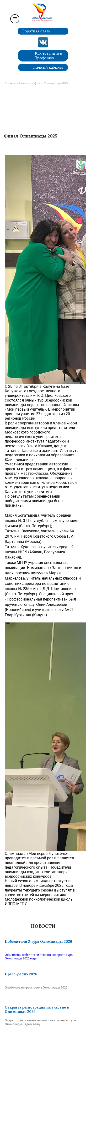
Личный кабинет (48, 67)
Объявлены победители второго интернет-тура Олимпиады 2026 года (39, 957)
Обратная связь (36, 31)
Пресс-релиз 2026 (21, 974)
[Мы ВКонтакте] (43, 42)
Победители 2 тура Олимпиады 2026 (38, 941)
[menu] (14, 18)
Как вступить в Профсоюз (48, 55)
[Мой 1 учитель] (43, 14)
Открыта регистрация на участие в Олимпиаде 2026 (37, 1009)
